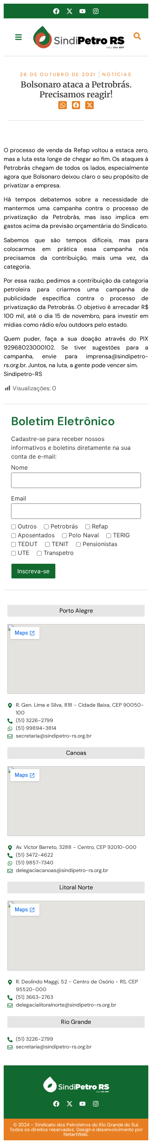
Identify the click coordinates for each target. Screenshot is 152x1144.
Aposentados (36, 535)
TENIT (60, 544)
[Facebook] (56, 11)
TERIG (121, 535)
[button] (62, 105)
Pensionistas (100, 544)
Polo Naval (84, 535)
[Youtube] (82, 11)
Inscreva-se (33, 571)
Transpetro (59, 553)
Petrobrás (64, 526)
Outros (27, 526)
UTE (24, 553)
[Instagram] (95, 11)
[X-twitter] (69, 11)
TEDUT (28, 544)
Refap (100, 526)
